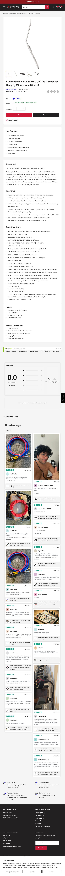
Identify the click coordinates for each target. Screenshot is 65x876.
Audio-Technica (11, 89)
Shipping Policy (40, 812)
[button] (60, 7)
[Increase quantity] (23, 108)
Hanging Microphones (14, 336)
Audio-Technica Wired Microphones (19, 333)
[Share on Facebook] (48, 91)
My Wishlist (6, 843)
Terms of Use (39, 821)
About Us (6, 838)
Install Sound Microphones (16, 338)
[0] (60, 7)
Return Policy (39, 815)
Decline (52, 872)
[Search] (47, 7)
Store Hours (7, 840)
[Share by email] (58, 91)
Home (5, 13)
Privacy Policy (53, 867)
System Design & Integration (12, 846)
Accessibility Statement (42, 826)
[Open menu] (4, 7)
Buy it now (46, 115)
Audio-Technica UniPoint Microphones (19, 331)
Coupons (38, 823)
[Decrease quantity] (15, 108)
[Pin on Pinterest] (51, 91)
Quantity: (9, 109)
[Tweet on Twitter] (54, 91)
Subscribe (41, 848)
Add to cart (18, 115)
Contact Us (6, 835)
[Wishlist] (57, 7)
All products (11, 13)
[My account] (53, 7)
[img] (12, 383)
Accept (32, 872)
